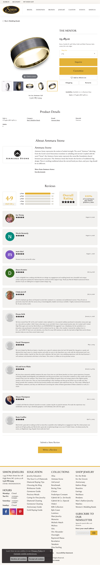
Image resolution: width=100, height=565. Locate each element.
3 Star (22, 199)
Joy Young (20, 215)
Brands (51, 10)
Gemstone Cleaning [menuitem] (35, 504)
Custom (72, 10)
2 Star (22, 201)
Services (92, 10)
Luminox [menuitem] (54, 513)
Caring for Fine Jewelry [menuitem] (36, 498)
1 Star (22, 204)
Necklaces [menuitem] (79, 494)
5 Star (22, 193)
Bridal (29, 10)
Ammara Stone (55, 120)
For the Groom (40, 172)
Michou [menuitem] (54, 525)
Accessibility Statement (64, 553)
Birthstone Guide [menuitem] (34, 488)
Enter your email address (85, 528)
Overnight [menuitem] (55, 535)
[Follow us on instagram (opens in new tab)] (13, 511)
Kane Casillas (21, 417)
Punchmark (55, 560)
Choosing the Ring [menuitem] (34, 485)
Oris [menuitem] (53, 529)
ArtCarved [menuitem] (55, 482)
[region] (30, 52)
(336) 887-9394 (35, 98)
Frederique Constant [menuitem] (59, 494)
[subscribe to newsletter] (93, 533)
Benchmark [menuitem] (55, 485)
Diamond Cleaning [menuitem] (34, 501)
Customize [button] (78, 71)
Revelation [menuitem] (55, 541)
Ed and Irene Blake (23, 366)
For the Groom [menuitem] (82, 479)
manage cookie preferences (25, 554)
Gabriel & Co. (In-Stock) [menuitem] (61, 498)
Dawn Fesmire (21, 270)
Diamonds (40, 10)
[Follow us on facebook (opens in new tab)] (6, 511)
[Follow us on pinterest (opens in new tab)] (20, 511)
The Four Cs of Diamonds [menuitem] (37, 479)
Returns (88, 83)
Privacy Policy (37, 551)
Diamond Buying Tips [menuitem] (35, 482)
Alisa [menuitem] (53, 476)
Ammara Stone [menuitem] (57, 479)
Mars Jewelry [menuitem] (56, 516)
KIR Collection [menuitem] (57, 507)
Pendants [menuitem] (79, 498)
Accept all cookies (36, 559)
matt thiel (20, 251)
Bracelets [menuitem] (79, 488)
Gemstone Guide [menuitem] (34, 491)
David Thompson (22, 342)
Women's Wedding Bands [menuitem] (86, 507)
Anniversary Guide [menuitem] (34, 507)
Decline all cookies (18, 559)
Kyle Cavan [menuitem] (55, 510)
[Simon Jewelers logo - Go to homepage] (12, 10)
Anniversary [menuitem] (80, 482)
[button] (6, 2)
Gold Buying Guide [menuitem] (34, 510)
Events (82, 10)
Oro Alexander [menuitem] (57, 532)
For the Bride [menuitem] (81, 476)
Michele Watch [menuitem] (57, 522)
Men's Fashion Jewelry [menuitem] (84, 501)
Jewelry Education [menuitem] (34, 476)
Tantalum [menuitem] (55, 544)
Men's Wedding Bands (12, 21)
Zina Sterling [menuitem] (56, 547)
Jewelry (61, 10)
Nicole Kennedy (22, 233)
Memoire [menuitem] (55, 519)
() (53, 193)
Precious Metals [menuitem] (33, 494)
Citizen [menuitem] (54, 491)
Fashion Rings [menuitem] (81, 485)
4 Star (22, 196)
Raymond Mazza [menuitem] (57, 538)
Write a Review (50, 449)
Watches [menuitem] (79, 504)
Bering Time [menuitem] (56, 488)
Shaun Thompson (23, 397)
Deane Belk (20, 314)
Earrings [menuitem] (79, 491)
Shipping (68, 83)
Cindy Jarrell (21, 292)
